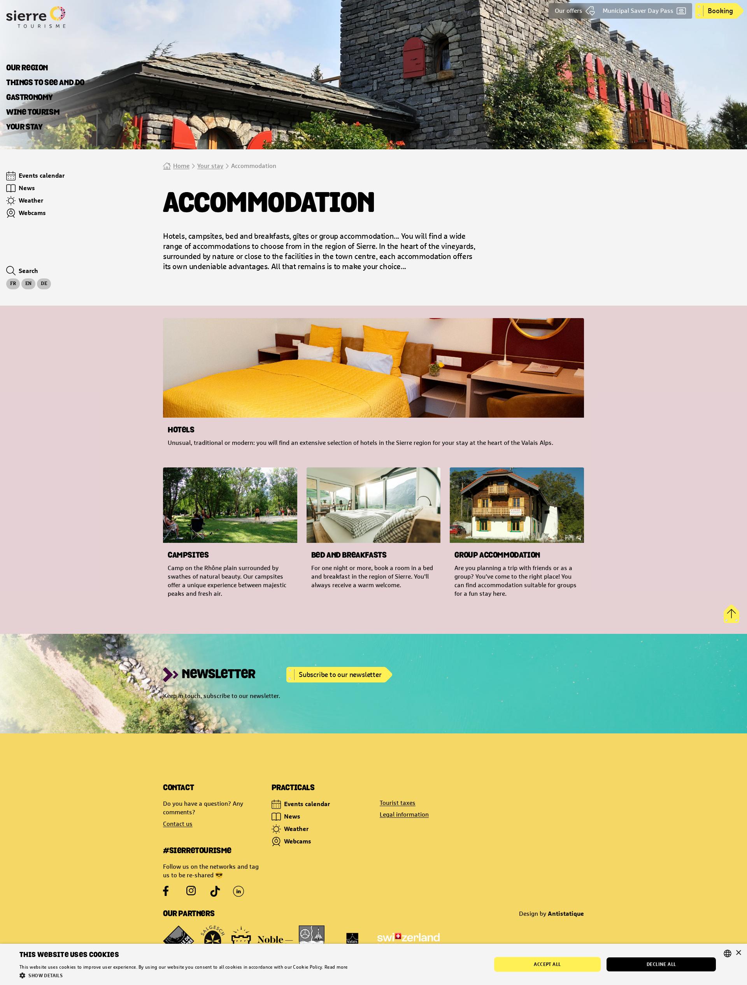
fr (13, 284)
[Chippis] (311, 941)
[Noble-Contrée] (262, 941)
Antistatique (566, 913)
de (44, 284)
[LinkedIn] (238, 891)
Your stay (210, 166)
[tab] (27, 68)
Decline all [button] (661, 964)
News (292, 816)
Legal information (404, 814)
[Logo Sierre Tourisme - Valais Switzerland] (65, 17)
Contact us (178, 824)
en (28, 284)
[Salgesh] (212, 941)
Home (181, 166)
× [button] (738, 953)
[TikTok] (215, 891)
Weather (296, 829)
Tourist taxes (398, 803)
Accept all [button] (547, 964)
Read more (336, 967)
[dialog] (373, 964)
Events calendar (307, 804)
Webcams (297, 841)
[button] (183, 975)
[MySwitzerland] (408, 941)
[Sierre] (178, 941)
